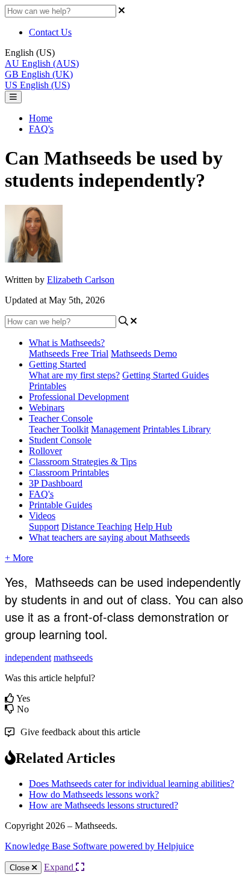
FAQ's (41, 129)
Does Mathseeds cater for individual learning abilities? (131, 783)
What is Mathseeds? (67, 343)
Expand (60, 867)
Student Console (60, 440)
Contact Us (50, 32)
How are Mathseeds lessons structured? (103, 805)
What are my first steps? (74, 375)
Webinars (46, 407)
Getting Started (57, 364)
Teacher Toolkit (58, 429)
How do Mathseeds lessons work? (94, 794)
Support (44, 526)
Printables (47, 386)
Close (21, 867)
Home (40, 118)
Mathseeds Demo (144, 353)
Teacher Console (61, 418)
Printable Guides (60, 505)
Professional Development (79, 397)
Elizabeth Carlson (80, 280)
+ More (19, 558)
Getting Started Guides (165, 375)
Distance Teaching (96, 526)
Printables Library (177, 429)
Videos (42, 516)
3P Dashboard (55, 483)
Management (115, 429)
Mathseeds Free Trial (68, 353)
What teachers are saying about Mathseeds (109, 537)
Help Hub (153, 526)
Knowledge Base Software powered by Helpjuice (99, 846)
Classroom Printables (69, 472)
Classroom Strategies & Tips (83, 462)
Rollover (45, 451)
